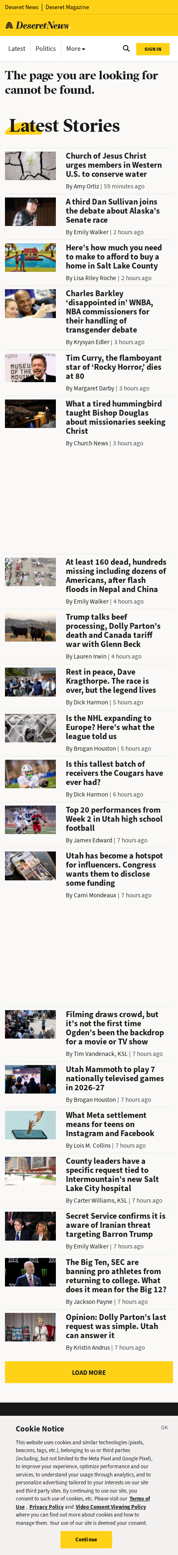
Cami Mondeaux (95, 895)
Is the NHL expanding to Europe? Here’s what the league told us (110, 727)
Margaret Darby (94, 388)
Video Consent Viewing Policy (111, 1506)
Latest (16, 48)
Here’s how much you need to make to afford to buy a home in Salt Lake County (114, 256)
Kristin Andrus (92, 1347)
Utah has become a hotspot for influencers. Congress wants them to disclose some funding (114, 869)
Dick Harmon (91, 702)
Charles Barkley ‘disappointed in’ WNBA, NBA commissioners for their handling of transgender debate (109, 311)
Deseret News (21, 7)
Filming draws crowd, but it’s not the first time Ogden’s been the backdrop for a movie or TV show (115, 1028)
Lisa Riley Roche (95, 278)
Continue (86, 1539)
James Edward (93, 840)
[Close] (165, 1429)
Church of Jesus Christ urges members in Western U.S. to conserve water (114, 165)
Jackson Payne (93, 1302)
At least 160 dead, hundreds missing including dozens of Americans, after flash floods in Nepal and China (116, 575)
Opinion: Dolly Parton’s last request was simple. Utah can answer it (116, 1326)
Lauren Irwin (90, 656)
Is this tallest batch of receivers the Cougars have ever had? (114, 773)
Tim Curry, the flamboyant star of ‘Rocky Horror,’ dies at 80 (114, 367)
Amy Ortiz (86, 186)
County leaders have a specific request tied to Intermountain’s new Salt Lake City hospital (112, 1175)
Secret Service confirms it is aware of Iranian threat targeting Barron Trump (116, 1225)
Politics (46, 48)
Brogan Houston (95, 748)
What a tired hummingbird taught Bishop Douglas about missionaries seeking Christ (116, 417)
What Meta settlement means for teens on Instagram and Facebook (110, 1124)
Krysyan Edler (91, 342)
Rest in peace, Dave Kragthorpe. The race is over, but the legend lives (111, 681)
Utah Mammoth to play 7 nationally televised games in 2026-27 (115, 1078)
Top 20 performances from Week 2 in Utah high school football (114, 819)
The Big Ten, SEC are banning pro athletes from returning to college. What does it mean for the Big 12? (116, 1276)
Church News (91, 443)
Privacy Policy (46, 1506)
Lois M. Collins (92, 1145)
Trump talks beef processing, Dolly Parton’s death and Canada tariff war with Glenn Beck (113, 630)
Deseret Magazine (67, 7)
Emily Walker (91, 232)
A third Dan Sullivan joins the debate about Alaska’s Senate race (113, 211)
